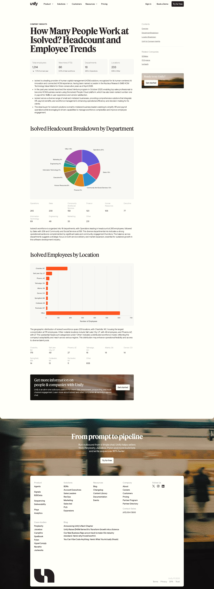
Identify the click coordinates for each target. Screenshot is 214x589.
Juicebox (38, 529)
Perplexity (38, 526)
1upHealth (145, 64)
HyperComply (40, 543)
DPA (171, 582)
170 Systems (146, 60)
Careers (126, 490)
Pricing (126, 497)
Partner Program (130, 500)
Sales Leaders (70, 493)
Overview (145, 29)
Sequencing (39, 500)
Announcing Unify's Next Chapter (78, 526)
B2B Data (38, 495)
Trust (177, 582)
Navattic (38, 546)
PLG (65, 507)
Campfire (38, 533)
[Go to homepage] (34, 4)
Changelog (98, 490)
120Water (145, 56)
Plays (36, 509)
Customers (128, 493)
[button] (48, 4)
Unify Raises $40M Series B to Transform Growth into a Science (91, 529)
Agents (37, 486)
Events (96, 500)
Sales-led (68, 503)
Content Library (100, 493)
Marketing (68, 500)
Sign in (148, 4)
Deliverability (40, 504)
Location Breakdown (149, 37)
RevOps (67, 497)
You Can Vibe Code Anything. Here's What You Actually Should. (91, 539)
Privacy (163, 582)
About (125, 486)
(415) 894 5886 (129, 512)
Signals (37, 492)
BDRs (66, 486)
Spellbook (38, 536)
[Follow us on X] (153, 486)
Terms (155, 582)
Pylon (36, 540)
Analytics (38, 513)
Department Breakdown (150, 33)
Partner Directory (130, 503)
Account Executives (72, 490)
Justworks (38, 550)
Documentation (100, 497)
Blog (95, 486)
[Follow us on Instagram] (158, 486)
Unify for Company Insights (151, 41)
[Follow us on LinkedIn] (163, 486)
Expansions (69, 510)
